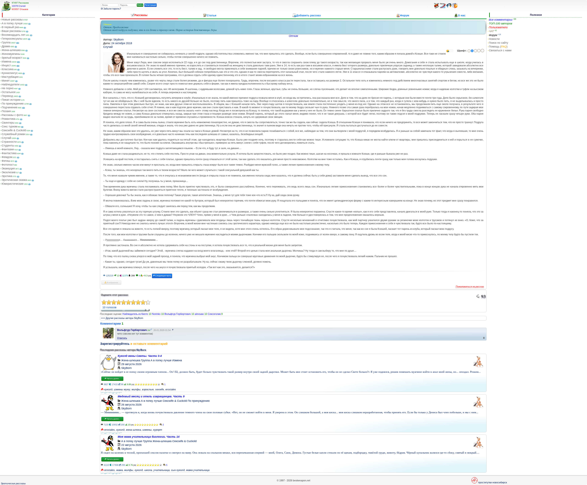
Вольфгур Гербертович (177, 314)
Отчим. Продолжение (116, 27)
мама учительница (197, 470)
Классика (7, 69)
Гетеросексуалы (12, 38)
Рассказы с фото (12, 115)
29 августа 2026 (131, 364)
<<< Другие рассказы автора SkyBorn (122, 318)
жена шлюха (133, 429)
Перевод (7, 95)
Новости (494, 38)
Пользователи (498, 27)
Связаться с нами (500, 50)
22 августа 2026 (131, 445)
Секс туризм (9, 126)
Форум (493, 35)
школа (148, 470)
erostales (170, 389)
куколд (108, 389)
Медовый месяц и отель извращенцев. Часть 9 (151, 396)
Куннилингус (10, 73)
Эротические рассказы (13, 483)
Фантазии (8, 149)
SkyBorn (118, 39)
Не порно (8, 88)
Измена (6, 61)
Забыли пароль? (112, 8)
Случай (6, 137)
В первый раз (10, 27)
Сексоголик (214, 314)
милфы (136, 389)
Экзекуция (8, 168)
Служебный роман (13, 134)
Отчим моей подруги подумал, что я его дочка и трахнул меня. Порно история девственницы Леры (160, 30)
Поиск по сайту (498, 42)
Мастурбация (10, 76)
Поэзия (6, 111)
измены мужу (122, 389)
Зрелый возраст (12, 57)
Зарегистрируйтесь (114, 343)
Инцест (6, 65)
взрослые (148, 389)
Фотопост (8, 164)
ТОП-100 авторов (500, 23)
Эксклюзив (9, 172)
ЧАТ (491, 31)
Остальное (9, 92)
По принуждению (13, 103)
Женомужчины (11, 53)
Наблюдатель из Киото (135, 314)
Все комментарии (500, 19)
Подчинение (9, 107)
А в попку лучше (12, 23)
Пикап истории (11, 99)
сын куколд (178, 470)
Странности (9, 141)
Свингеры (8, 122)
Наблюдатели (10, 84)
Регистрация (150, 5)
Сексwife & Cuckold (14, 130)
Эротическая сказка (14, 179)
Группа (6, 42)
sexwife (159, 389)
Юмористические (13, 183)
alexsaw (199, 314)
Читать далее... (113, 379)
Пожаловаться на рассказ (470, 286)
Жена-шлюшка (11, 50)
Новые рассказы (12, 19)
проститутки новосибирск (492, 482)
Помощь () (498, 46)
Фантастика (9, 153)
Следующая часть (163, 276)
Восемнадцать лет (13, 34)
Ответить (122, 338)
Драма (6, 46)
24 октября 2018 (121, 43)
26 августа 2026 (131, 404)
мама (119, 470)
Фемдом (7, 157)
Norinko (156, 314)
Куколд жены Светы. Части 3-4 (140, 355)
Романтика (8, 118)
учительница (161, 470)
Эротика (7, 176)
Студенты (8, 145)
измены (147, 429)
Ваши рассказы (11, 31)
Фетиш (6, 160)
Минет (6, 80)
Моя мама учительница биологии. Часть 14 (148, 436)
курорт (157, 429)
